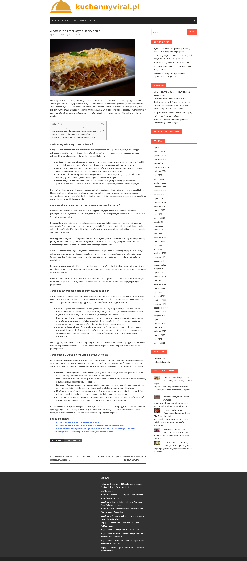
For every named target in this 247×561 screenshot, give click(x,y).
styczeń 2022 (159, 249)
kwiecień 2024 (160, 171)
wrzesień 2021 (160, 265)
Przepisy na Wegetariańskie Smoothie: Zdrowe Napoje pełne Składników (90, 425)
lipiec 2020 (158, 319)
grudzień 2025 (160, 155)
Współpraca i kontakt (84, 20)
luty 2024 (158, 175)
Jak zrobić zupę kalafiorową (175, 442)
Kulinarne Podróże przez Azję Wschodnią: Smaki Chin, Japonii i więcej (173, 380)
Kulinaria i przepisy (73, 440)
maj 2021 (158, 280)
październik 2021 (161, 261)
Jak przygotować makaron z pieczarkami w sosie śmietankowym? (78, 131)
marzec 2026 (159, 151)
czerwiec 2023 (160, 202)
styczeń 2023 (159, 218)
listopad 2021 (160, 257)
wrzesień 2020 (160, 311)
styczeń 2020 (159, 343)
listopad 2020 (160, 304)
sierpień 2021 (159, 268)
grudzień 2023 (160, 183)
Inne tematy (159, 358)
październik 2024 (161, 167)
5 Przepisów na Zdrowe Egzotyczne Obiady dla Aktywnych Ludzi (85, 431)
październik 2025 (161, 159)
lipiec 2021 (158, 272)
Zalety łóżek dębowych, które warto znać (172, 62)
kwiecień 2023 (160, 206)
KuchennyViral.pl (75, 35)
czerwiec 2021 (160, 276)
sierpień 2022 (159, 222)
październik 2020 (161, 307)
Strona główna (60, 20)
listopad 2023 (160, 186)
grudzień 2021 (160, 253)
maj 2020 (158, 327)
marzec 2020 (159, 335)
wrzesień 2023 (160, 194)
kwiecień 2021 (160, 284)
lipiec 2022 (158, 225)
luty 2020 (158, 339)
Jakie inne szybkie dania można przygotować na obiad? (74, 134)
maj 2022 (158, 233)
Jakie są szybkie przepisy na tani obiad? (68, 128)
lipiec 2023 (158, 198)
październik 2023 (161, 190)
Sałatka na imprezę (109, 491)
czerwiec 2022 (160, 229)
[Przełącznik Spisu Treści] (101, 124)
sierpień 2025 (159, 163)
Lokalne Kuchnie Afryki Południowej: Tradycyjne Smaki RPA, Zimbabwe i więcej (172, 413)
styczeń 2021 (159, 296)
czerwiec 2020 (160, 323)
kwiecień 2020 (160, 331)
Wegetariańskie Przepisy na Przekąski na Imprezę (122, 529)
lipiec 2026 (158, 147)
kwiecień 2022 (160, 237)
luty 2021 (158, 292)
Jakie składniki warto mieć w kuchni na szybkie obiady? (74, 137)
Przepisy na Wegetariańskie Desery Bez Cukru (77, 422)
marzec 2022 (159, 241)
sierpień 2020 (159, 315)
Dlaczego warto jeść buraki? (175, 429)
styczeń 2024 (159, 179)
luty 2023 (158, 214)
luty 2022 (158, 245)
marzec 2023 (159, 210)
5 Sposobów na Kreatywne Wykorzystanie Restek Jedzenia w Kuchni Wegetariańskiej (95, 428)
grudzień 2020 (160, 300)
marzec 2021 (159, 288)
